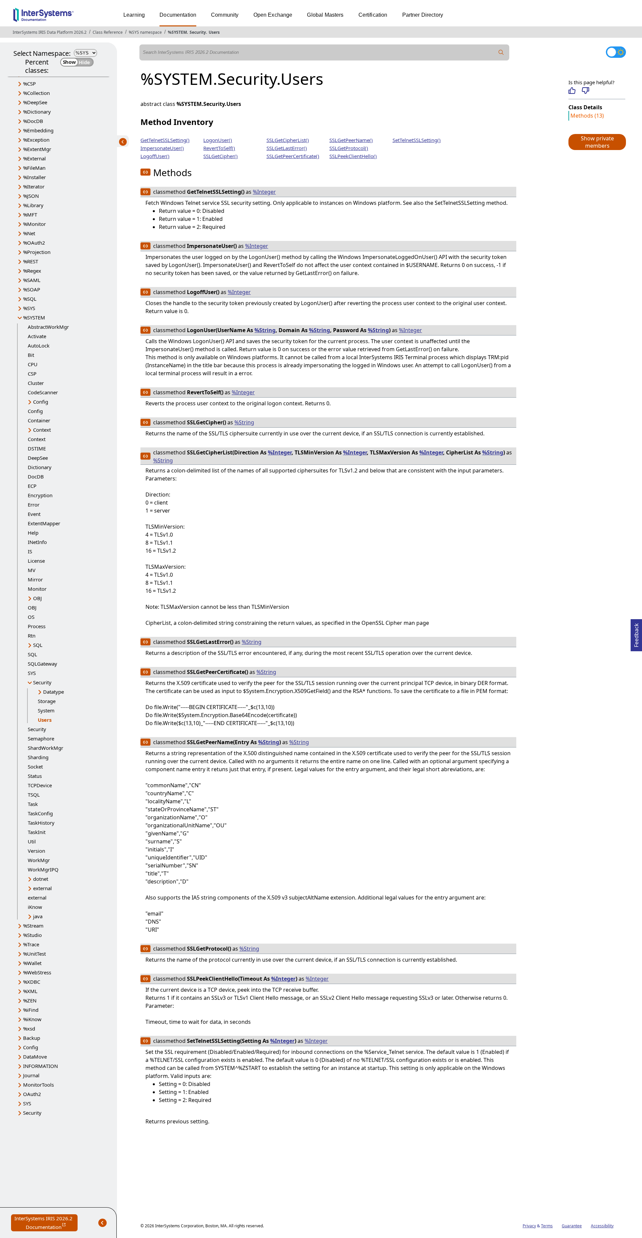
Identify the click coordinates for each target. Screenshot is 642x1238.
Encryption (40, 495)
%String (265, 330)
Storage (47, 701)
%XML (30, 991)
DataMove (35, 1056)
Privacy (529, 1226)
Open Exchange (273, 15)
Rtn (31, 635)
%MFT (30, 214)
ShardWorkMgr (45, 747)
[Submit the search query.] (501, 52)
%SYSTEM (177, 32)
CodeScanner (43, 392)
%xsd (29, 1028)
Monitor (37, 588)
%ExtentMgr (37, 149)
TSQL (34, 794)
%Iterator (33, 186)
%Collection (36, 93)
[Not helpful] (585, 90)
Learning (134, 15)
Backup (31, 1038)
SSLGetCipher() (220, 156)
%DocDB (33, 121)
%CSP (29, 83)
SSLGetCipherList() (287, 140)
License (36, 560)
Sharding (38, 757)
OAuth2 (32, 1094)
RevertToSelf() (219, 148)
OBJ (37, 598)
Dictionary (39, 467)
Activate (37, 336)
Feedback (636, 633)
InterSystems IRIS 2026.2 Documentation (46, 1223)
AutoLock (38, 345)
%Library (33, 205)
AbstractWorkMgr (48, 326)
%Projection (36, 252)
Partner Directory (422, 15)
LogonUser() (217, 140)
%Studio (32, 935)
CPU (32, 364)
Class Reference (108, 32)
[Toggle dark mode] (616, 52)
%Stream (33, 925)
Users (214, 32)
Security (198, 32)
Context (42, 429)
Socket (35, 766)
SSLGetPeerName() (351, 140)
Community (224, 15)
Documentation (177, 15)
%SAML (31, 280)
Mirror (35, 579)
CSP (32, 373)
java (37, 916)
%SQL (29, 298)
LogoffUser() (155, 156)
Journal (31, 1075)
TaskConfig (40, 813)
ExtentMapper (44, 523)
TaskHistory (41, 822)
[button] (596, 142)
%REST (30, 261)
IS (30, 551)
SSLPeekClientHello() (353, 156)
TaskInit (36, 832)
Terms (547, 1226)
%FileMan (34, 167)
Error (33, 504)
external (42, 888)
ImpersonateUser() (162, 148)
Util (32, 841)
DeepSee (38, 457)
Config (40, 401)
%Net (29, 233)
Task (33, 804)
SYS (32, 673)
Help (33, 532)
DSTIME (37, 448)
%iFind (30, 1009)
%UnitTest (34, 953)
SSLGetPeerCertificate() (292, 156)
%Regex (32, 270)
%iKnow (32, 1019)
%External (34, 158)
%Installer (34, 177)
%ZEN (29, 1000)
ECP (32, 486)
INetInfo (37, 542)
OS (31, 616)
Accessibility (602, 1226)
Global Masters (325, 15)
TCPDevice (40, 785)
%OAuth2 (34, 242)
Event (34, 514)
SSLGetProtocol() (348, 148)
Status (35, 776)
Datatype (53, 691)
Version (36, 850)
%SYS (29, 308)
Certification (373, 15)
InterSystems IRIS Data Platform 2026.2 (50, 32)
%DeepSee (35, 102)
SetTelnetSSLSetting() (417, 140)
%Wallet (32, 963)
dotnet (40, 878)
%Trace (31, 944)
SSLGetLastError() (286, 148)
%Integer (264, 191)
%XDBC (31, 981)
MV (31, 570)
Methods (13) (587, 115)
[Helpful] (571, 90)
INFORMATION (40, 1066)
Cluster (36, 383)
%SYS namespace (145, 32)
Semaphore (41, 738)
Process (36, 626)
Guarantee (572, 1226)
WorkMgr (39, 860)
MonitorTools (38, 1084)
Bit (31, 355)
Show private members (597, 142)
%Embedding (38, 130)
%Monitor (34, 224)
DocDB (36, 476)
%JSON (31, 195)
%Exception (36, 139)
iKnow (35, 907)
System (46, 710)
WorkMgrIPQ (43, 869)
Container (39, 420)
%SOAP (31, 289)
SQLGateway (42, 663)
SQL (37, 645)
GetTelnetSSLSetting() (165, 140)
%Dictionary (37, 111)
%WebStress (37, 972)
